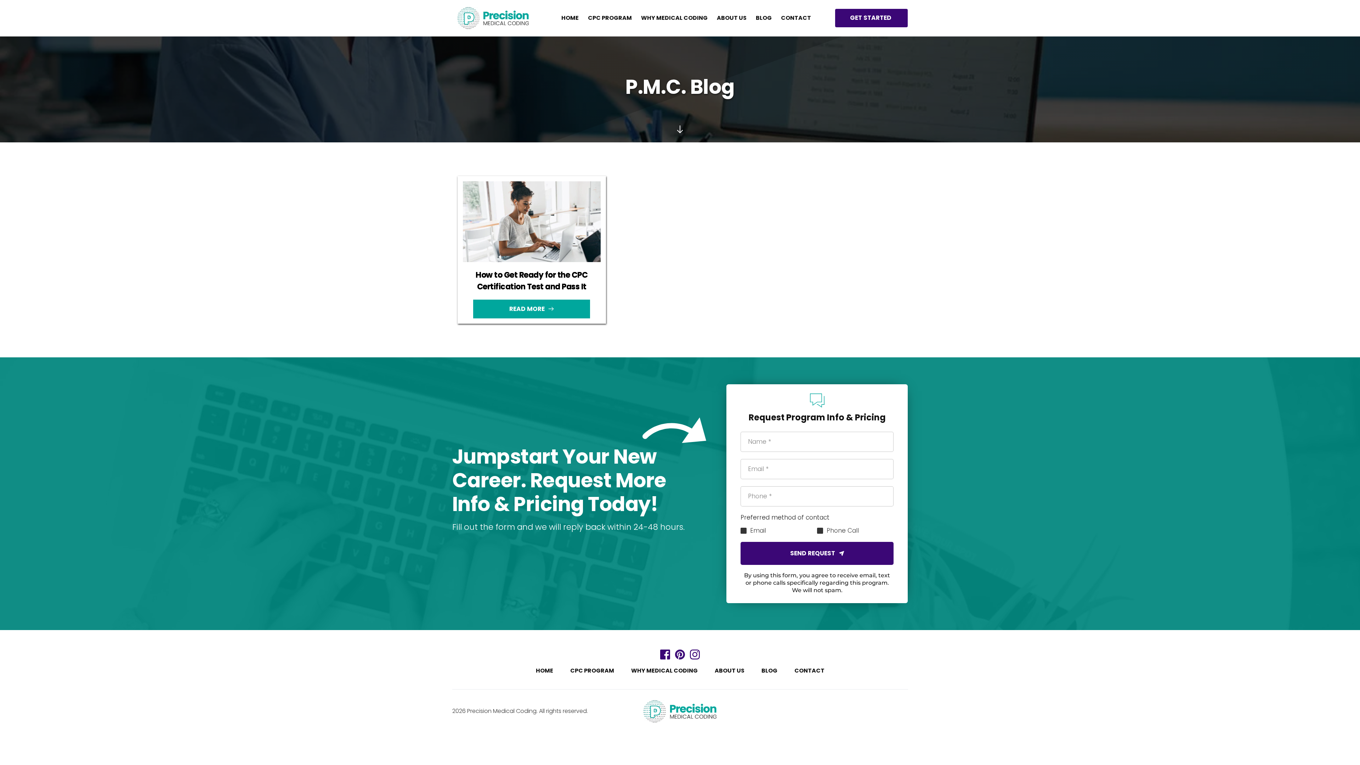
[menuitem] (570, 18)
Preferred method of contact (785, 517)
